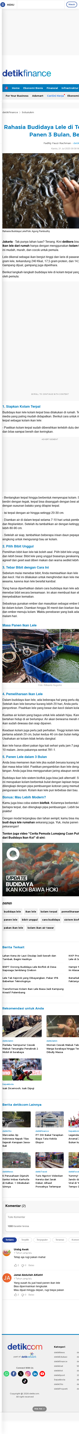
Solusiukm (28, 112)
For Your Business (17, 95)
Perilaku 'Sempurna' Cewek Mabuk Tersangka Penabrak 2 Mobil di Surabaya (20, 1048)
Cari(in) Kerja (55, 95)
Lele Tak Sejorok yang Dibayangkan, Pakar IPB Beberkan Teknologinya (30, 979)
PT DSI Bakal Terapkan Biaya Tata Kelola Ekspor (49, 1138)
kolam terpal (49, 911)
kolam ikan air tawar (41, 927)
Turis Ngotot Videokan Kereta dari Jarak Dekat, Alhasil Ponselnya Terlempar (49, 1181)
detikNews (59, 1352)
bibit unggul (30, 919)
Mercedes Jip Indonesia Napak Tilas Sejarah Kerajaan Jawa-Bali (16, 1140)
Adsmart (37, 95)
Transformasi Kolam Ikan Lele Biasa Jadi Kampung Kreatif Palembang (33, 990)
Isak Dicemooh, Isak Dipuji (18, 1088)
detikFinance (10, 112)
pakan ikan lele (13, 927)
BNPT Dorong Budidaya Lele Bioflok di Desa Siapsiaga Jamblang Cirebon (29, 968)
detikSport (59, 1375)
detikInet (58, 1366)
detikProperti (61, 1389)
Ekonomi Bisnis (33, 88)
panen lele (10, 919)
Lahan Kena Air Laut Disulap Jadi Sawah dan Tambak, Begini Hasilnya (29, 957)
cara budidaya (51, 919)
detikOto (58, 1384)
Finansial (52, 88)
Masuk (72, 4)
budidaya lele (12, 911)
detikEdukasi (60, 1357)
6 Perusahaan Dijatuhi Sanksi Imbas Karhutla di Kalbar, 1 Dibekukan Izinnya (15, 1181)
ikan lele (30, 911)
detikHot (58, 1370)
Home (16, 88)
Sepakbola (59, 1379)
